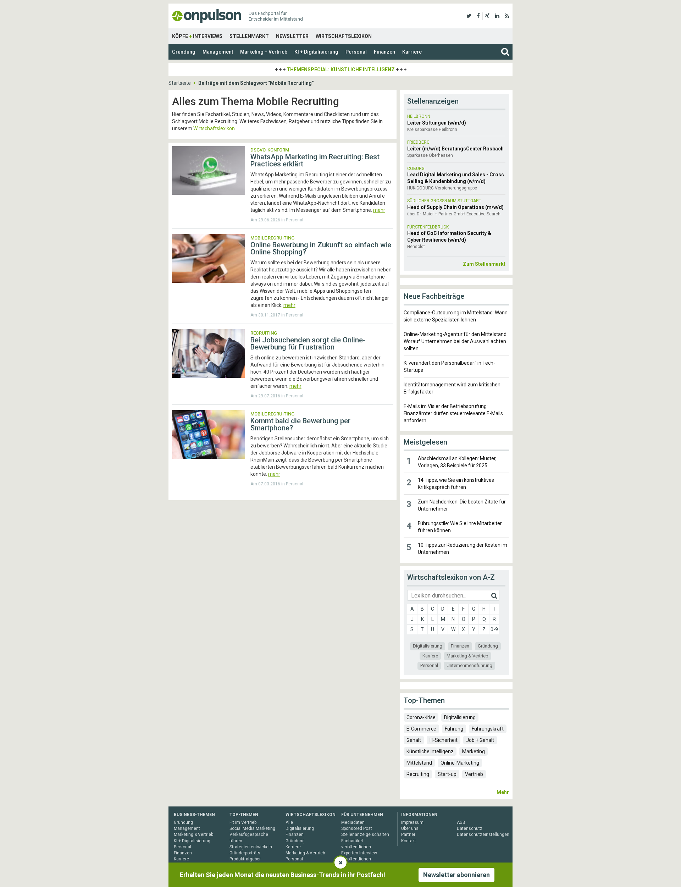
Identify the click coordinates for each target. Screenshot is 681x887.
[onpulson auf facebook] (478, 16)
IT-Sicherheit (444, 740)
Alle (289, 822)
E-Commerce (421, 729)
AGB (461, 822)
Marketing (473, 751)
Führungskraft (488, 729)
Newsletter (292, 36)
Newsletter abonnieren (456, 874)
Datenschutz (469, 828)
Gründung (183, 52)
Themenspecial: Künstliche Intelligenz (341, 69)
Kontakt (408, 840)
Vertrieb (474, 774)
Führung (454, 729)
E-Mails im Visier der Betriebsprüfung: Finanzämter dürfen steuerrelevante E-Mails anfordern (453, 413)
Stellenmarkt (249, 36)
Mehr (503, 792)
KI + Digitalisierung (316, 52)
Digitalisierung (427, 646)
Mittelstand (419, 763)
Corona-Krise (421, 717)
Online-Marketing (460, 763)
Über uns (410, 828)
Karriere (412, 52)
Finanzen (384, 52)
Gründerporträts (244, 852)
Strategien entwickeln (250, 846)
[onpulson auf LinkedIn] (497, 16)
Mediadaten (353, 822)
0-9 (494, 629)
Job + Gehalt (480, 740)
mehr (379, 210)
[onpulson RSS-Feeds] (507, 16)
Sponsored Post (356, 828)
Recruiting (417, 774)
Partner (408, 834)
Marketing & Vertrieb (467, 656)
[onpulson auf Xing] (487, 16)
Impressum (412, 822)
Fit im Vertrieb (242, 822)
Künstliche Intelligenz (430, 751)
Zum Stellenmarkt (484, 264)
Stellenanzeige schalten (365, 834)
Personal (356, 52)
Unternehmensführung (469, 665)
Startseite (179, 83)
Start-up (447, 774)
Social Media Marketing (252, 828)
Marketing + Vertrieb (263, 52)
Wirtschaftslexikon (344, 36)
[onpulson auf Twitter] (468, 16)
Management (218, 52)
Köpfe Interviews (197, 36)
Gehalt (413, 740)
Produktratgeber (245, 858)
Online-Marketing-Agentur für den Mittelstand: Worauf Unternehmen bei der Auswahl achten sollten (456, 341)
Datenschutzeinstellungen (483, 834)
